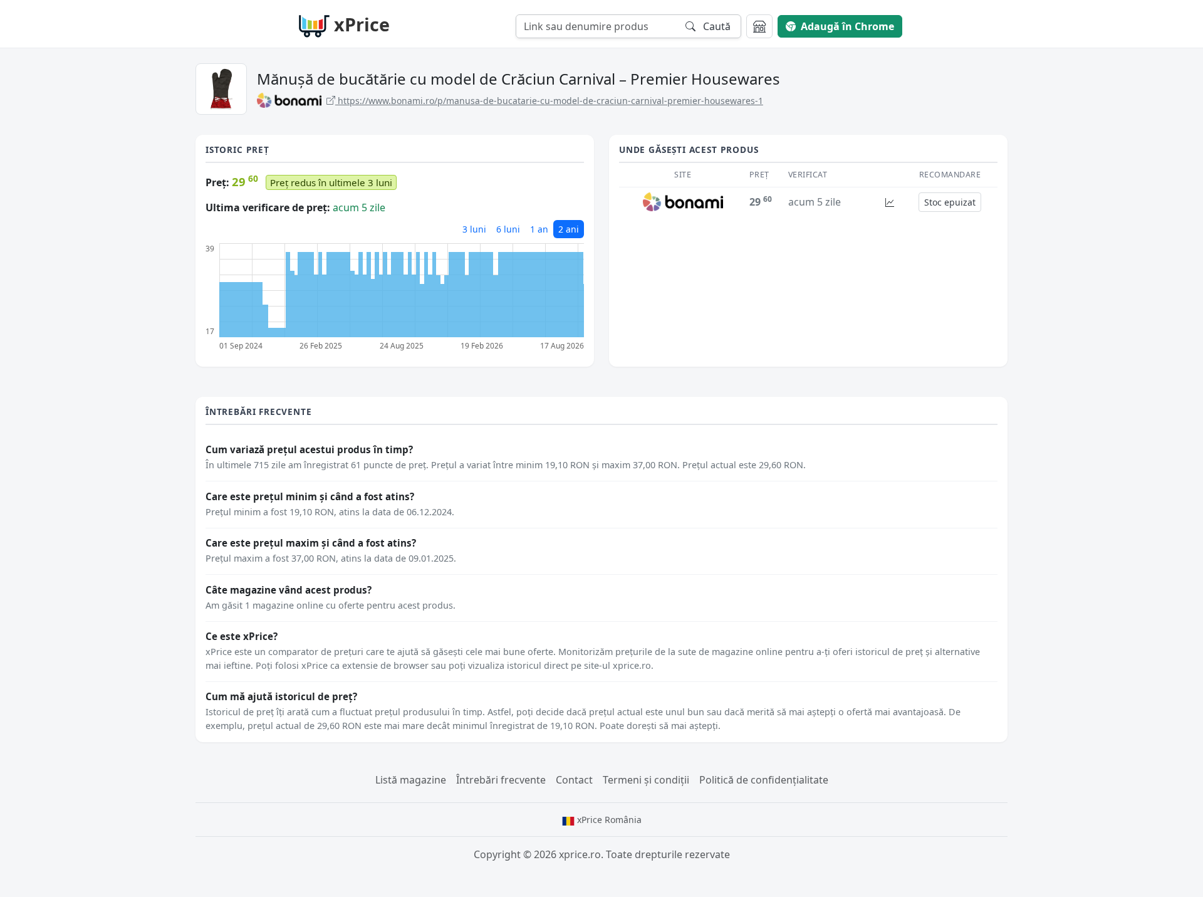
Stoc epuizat (950, 202)
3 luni (474, 229)
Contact (574, 780)
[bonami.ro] (683, 201)
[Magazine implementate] (759, 26)
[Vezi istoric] (890, 202)
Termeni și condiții (646, 780)
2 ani (568, 229)
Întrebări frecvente (501, 780)
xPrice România (608, 820)
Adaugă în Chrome (847, 26)
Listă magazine (410, 780)
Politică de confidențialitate (763, 780)
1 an (539, 229)
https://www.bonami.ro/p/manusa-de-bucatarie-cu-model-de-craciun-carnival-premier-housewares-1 (549, 101)
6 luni (508, 229)
